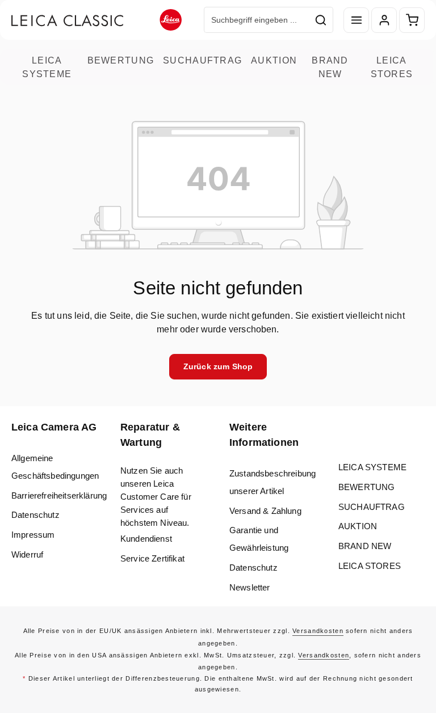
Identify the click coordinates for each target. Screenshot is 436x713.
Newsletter (249, 587)
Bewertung (120, 60)
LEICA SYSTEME (47, 67)
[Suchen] (321, 20)
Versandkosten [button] (317, 630)
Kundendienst (146, 538)
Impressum (32, 534)
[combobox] (256, 20)
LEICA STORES (392, 67)
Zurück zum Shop (218, 366)
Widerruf (27, 554)
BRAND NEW (330, 67)
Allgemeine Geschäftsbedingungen (55, 466)
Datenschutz (35, 515)
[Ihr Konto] (384, 20)
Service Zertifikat (152, 558)
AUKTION (274, 60)
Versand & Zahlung (265, 511)
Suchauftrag (202, 60)
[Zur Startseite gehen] (96, 20)
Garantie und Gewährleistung (258, 538)
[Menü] (356, 20)
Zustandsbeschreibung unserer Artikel (272, 482)
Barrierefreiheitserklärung (59, 495)
